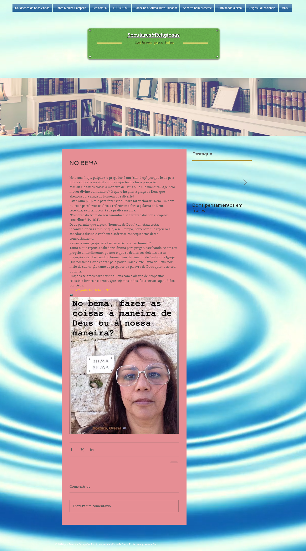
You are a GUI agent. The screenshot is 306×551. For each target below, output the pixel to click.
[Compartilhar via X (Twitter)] (82, 449)
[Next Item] (245, 182)
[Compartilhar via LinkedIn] (92, 449)
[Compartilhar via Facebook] (71, 449)
